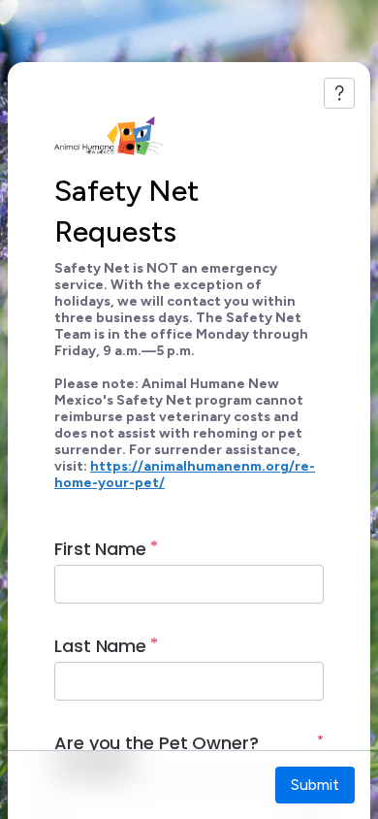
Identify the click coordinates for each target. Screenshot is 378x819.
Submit (315, 784)
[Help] (339, 93)
